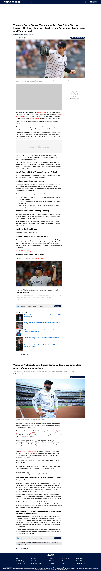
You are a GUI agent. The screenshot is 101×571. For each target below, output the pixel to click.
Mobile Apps (79, 558)
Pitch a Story (34, 561)
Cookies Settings (80, 563)
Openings (33, 558)
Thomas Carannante (21, 34)
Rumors (28, 2)
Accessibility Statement (37, 563)
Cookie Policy (79, 561)
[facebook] (85, 2)
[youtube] (91, 2)
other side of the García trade (28, 451)
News (23, 2)
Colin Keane (18, 374)
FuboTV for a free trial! (41, 258)
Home (17, 354)
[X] (88, 2)
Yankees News (24, 354)
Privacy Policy (53, 561)
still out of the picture (50, 444)
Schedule (33, 2)
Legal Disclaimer (20, 563)
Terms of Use (66, 561)
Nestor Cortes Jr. (34, 118)
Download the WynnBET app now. (25, 251)
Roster (39, 2)
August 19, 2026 (43, 474)
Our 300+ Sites (66, 558)
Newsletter (50, 2)
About (17, 558)
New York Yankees (41, 112)
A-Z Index (51, 563)
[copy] (25, 38)
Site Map (64, 563)
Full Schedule (69, 102)
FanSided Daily (20, 561)
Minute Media (9, 567)
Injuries (44, 2)
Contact (51, 558)
